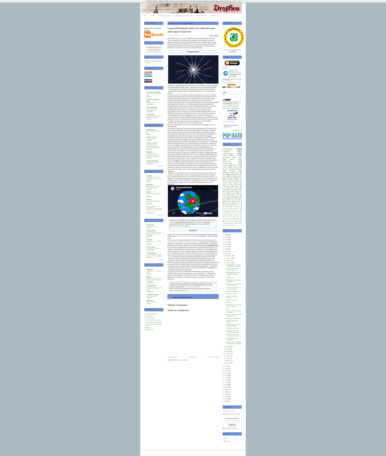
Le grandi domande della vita (183, 16)
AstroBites (149, 176)
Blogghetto (149, 152)
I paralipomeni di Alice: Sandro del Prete (232, 269)
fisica (235, 156)
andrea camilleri (227, 218)
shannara (227, 221)
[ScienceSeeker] (148, 82)
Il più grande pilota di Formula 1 (232, 339)
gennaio (228, 363)
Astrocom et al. (150, 207)
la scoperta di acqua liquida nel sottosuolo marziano (192, 241)
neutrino (156, 49)
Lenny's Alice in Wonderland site (154, 324)
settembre (229, 263)
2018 (225, 254)
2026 (225, 235)
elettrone (157, 47)
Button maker (149, 330)
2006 (225, 392)
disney (232, 159)
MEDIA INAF (149, 185)
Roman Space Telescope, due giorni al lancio (153, 186)
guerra (237, 196)
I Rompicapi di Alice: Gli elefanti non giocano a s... (234, 331)
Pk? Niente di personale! (152, 248)
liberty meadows (227, 196)
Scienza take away (201, 16)
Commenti (228, 441)
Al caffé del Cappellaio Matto (152, 100)
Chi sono (213, 16)
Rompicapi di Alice (164, 16)
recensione (228, 148)
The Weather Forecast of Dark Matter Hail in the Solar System (154, 179)
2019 (225, 251)
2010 (225, 382)
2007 (225, 389)
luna (227, 179)
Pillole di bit (149, 300)
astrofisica (229, 203)
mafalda (230, 205)
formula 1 (226, 184)
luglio (227, 349)
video (240, 157)
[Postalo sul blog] (212, 36)
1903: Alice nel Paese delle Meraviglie (233, 311)
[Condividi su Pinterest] (217, 36)
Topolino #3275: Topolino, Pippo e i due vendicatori (233, 342)
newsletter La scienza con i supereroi (232, 80)
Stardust (148, 199)
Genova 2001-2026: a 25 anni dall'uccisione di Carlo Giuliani (154, 288)
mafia (230, 216)
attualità (236, 179)
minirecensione (228, 163)
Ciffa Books (149, 269)
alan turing (239, 205)
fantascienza (227, 161)
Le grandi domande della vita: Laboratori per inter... (233, 274)
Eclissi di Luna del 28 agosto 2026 (153, 94)
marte (174, 297)
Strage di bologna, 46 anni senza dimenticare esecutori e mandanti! (154, 280)
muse (235, 218)
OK (240, 1)
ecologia (227, 191)
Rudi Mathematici (151, 130)
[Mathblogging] (148, 80)
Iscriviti (227, 50)
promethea (228, 201)
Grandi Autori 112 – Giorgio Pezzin (154, 241)
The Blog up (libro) (151, 138)
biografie (232, 171)
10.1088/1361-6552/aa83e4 (181, 226)
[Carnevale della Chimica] (148, 76)
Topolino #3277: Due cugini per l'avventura (233, 305)
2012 (225, 378)
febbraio (228, 361)
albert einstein (234, 188)
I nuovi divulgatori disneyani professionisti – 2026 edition (154, 255)
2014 (225, 373)
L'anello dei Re (230, 278)
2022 (225, 244)
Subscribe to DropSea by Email (231, 414)
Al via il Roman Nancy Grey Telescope (153, 201)
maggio (228, 353)
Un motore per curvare (232, 328)
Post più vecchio (213, 357)
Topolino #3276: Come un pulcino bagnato (233, 325)
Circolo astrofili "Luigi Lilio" (153, 320)
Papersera (149, 239)
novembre (229, 258)
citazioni (225, 165)
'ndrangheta (236, 221)
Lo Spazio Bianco (151, 231)
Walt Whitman (227, 127)
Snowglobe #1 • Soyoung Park (153, 271)
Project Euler (149, 316)
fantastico (232, 198)
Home (145, 16)
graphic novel (234, 195)
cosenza (239, 189)
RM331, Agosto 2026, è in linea (153, 132)
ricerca (225, 188)
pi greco (239, 178)
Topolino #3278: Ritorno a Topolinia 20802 (233, 288)
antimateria (157, 51)
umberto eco (234, 213)
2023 (225, 242)
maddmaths (226, 223)
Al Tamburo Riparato (152, 294)
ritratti (231, 176)
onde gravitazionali (182, 297)
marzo (228, 358)
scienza (235, 167)
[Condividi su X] (214, 36)
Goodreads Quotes (236, 130)
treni (232, 223)
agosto (228, 346)
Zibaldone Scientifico (152, 161)
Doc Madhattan (150, 114)
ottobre (228, 260)
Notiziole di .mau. (151, 137)
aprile (227, 356)
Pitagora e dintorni (151, 143)
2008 (225, 387)
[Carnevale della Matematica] (148, 72)
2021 (225, 247)
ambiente (239, 176)
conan (237, 216)
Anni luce (228, 302)
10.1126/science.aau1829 (180, 290)
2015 (225, 371)
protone (150, 51)
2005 (225, 394)
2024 (225, 239)
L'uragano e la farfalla (232, 291)
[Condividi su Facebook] (216, 36)
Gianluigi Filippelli (236, 102)
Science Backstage (151, 107)
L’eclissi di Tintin (150, 102)
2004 (225, 396)
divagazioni (238, 169)
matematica (228, 153)
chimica (225, 181)
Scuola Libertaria (151, 286)
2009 (225, 385)
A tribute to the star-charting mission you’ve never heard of (154, 210)
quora (190, 297)
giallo (236, 186)
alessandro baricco (236, 200)
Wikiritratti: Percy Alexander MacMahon (233, 280)
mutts (224, 189)
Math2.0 (148, 328)
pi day (224, 198)
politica (235, 165)
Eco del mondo (150, 247)
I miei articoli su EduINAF (153, 92)
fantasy (225, 174)
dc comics (226, 169)
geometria (226, 173)
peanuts (231, 189)
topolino (225, 156)
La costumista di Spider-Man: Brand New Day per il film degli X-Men (154, 234)
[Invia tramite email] (210, 36)
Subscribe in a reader (229, 411)
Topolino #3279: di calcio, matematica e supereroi (233, 265)
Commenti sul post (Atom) (180, 360)
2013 (225, 375)
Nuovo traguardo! (151, 296)
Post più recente (172, 357)
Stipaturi (148, 277)
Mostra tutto (160, 166)
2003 (225, 399)
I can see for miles (231, 294)
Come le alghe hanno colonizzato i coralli (152, 109)
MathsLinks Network (151, 314)
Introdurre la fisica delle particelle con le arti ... (233, 335)
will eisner (239, 223)
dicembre (228, 256)
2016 (225, 368)
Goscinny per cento (151, 226)
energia (240, 220)
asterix (233, 181)
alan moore (238, 201)
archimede (226, 215)
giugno (228, 351)
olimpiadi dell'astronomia (230, 210)
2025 (225, 237)
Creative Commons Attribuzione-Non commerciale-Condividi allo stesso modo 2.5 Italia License (231, 106)
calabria (227, 206)
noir (226, 178)
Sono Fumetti (150, 225)
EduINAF (148, 192)
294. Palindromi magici (152, 162)
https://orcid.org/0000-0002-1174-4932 (153, 62)
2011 (225, 380)
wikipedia (235, 183)
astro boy (225, 208)
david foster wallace (228, 225)
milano (225, 167)
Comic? (228, 308)
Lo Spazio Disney (151, 253)
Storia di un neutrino (231, 300)
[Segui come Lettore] (232, 65)
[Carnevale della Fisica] (148, 74)
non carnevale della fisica (232, 219)
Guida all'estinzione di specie (232, 321)
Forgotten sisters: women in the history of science (154, 116)
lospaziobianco (235, 208)
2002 (225, 401)
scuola (237, 173)
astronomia (226, 157)
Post (226, 438)
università (233, 193)
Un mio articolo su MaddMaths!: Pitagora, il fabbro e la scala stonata (153, 146)
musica (232, 178)
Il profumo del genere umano (232, 296)
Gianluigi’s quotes (229, 122)
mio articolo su (185, 236)
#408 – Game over (151, 302)
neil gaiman (236, 206)
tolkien (224, 211)
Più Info (234, 1)
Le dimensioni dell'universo (233, 318)
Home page (193, 357)
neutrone (150, 49)
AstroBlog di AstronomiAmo (154, 322)
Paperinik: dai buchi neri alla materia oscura (234, 315)
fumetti (226, 151)
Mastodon (225, 68)
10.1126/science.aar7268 (192, 287)
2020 (225, 249)
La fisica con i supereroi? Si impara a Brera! (233, 284)
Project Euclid (149, 318)
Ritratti (153, 16)
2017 (225, 366)
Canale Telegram (235, 72)
